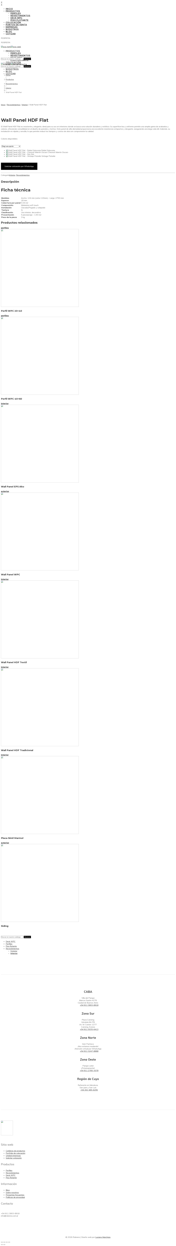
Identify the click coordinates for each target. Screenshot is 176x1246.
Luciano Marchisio (103, 1237)
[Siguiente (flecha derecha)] (4, 1244)
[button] (37, 150)
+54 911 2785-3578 (89, 1070)
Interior (25, 104)
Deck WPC (10, 941)
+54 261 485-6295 (89, 1090)
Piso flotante (11, 946)
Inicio (3, 104)
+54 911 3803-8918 (89, 1005)
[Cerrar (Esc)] (2, 1242)
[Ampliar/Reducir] (9, 1242)
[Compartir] (4, 1242)
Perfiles (5, 228)
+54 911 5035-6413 (89, 1029)
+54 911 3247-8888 (89, 1051)
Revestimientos (13, 104)
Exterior (5, 491)
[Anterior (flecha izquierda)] (2, 1244)
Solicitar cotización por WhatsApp (19, 166)
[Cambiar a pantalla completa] (7, 1242)
